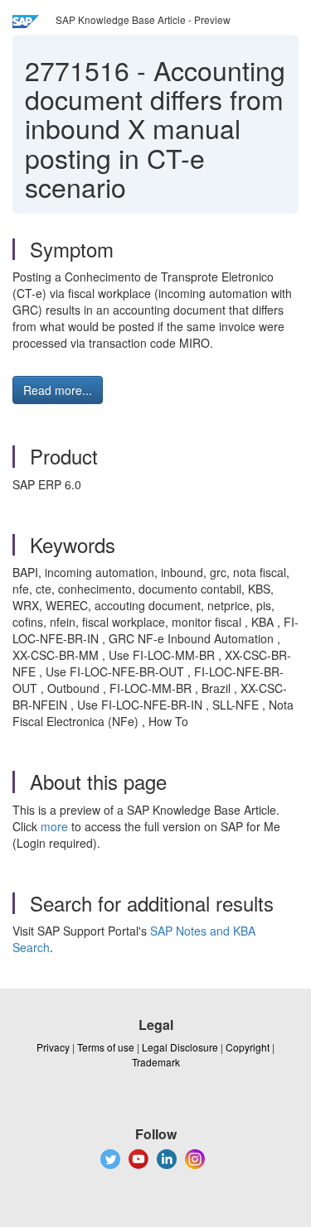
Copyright (248, 1047)
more (54, 826)
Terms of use (105, 1047)
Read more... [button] (57, 390)
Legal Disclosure (180, 1047)
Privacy (53, 1047)
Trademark (156, 1062)
